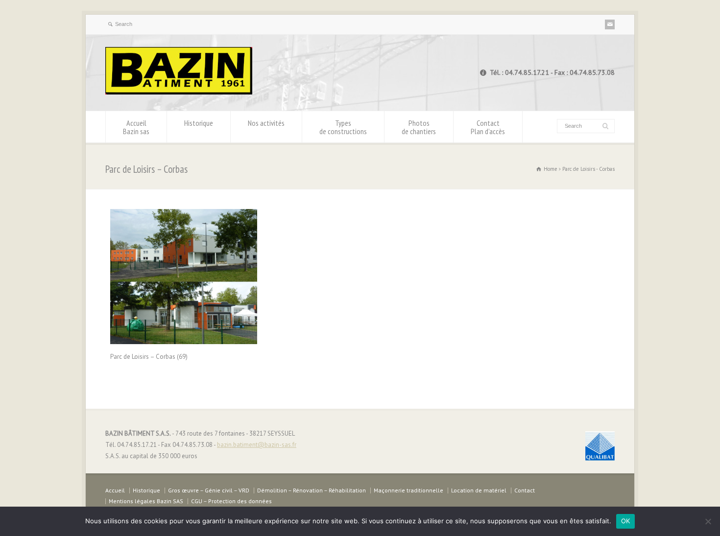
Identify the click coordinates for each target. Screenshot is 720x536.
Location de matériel (478, 490)
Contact (488, 127)
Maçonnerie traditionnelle (408, 490)
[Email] (610, 24)
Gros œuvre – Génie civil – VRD (208, 490)
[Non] (708, 521)
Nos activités (266, 123)
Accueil (136, 127)
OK (625, 521)
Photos (419, 127)
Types (343, 127)
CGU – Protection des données (231, 501)
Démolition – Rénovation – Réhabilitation (311, 490)
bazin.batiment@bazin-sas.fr (256, 445)
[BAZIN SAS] (178, 92)
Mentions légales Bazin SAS (146, 501)
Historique (198, 123)
